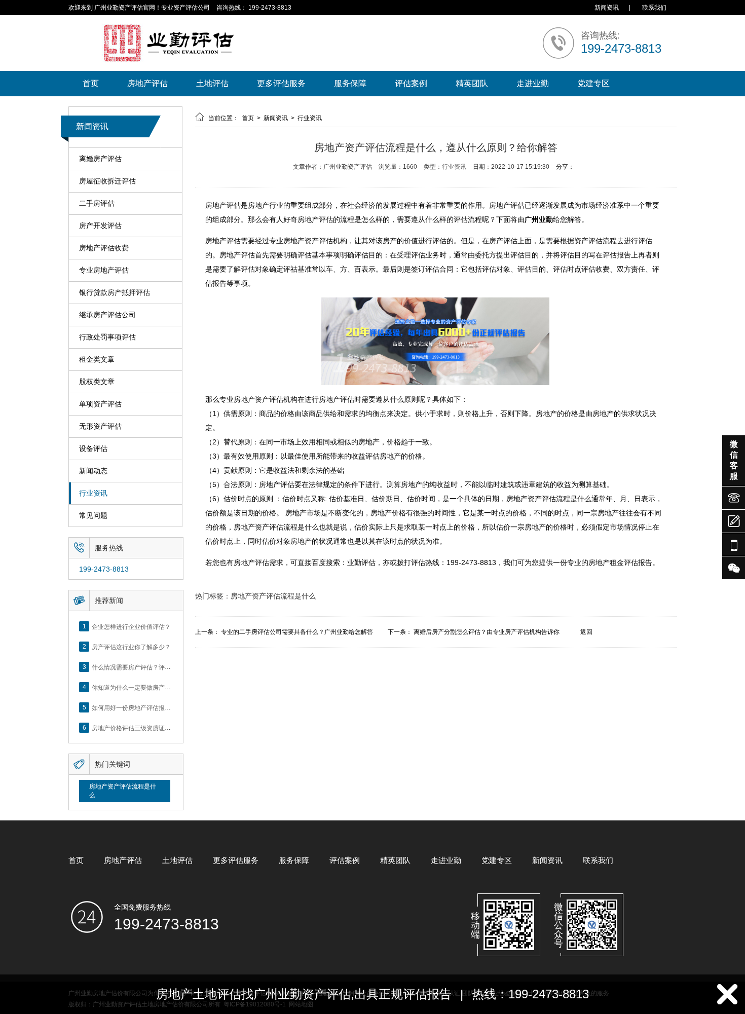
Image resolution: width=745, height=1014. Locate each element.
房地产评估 (147, 83)
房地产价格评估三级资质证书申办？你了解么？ (155, 727)
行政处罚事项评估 (107, 337)
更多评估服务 (281, 83)
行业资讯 (93, 493)
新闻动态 (93, 471)
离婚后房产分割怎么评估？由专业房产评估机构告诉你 (487, 631)
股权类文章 (97, 382)
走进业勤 (532, 83)
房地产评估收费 (104, 248)
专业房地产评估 (104, 270)
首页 (91, 83)
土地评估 (212, 83)
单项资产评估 (100, 404)
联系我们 (654, 7)
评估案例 (411, 83)
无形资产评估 (100, 426)
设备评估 (93, 448)
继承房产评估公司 (107, 315)
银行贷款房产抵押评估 (114, 292)
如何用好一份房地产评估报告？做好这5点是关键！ (160, 707)
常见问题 (93, 515)
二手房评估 (97, 203)
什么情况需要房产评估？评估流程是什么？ (149, 666)
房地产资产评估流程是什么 (122, 791)
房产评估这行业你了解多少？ (131, 646)
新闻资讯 (606, 7)
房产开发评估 (100, 225)
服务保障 (350, 83)
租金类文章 (97, 359)
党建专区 (593, 83)
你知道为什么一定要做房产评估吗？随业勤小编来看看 (165, 687)
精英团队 (472, 83)
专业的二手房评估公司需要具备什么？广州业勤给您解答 (297, 631)
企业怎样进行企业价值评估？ (131, 626)
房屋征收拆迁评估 (107, 181)
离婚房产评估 (100, 159)
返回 (586, 631)
